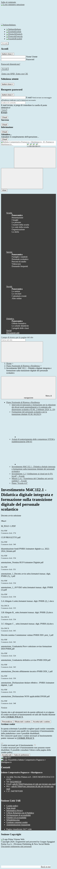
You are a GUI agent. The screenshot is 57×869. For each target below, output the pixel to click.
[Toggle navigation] (22, 178)
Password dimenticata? (10, 64)
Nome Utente (31, 57)
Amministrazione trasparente (18, 825)
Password (30, 59)
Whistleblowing (13, 820)
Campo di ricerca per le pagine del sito (17, 337)
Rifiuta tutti (22, 722)
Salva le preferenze (21, 755)
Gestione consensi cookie (17, 822)
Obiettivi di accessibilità (16, 817)
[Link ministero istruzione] (13, 4)
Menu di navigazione (38, 397)
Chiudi (4, 117)
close (4, 190)
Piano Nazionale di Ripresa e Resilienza (23, 366)
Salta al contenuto (8, 2)
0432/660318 (15, 782)
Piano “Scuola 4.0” (20, 483)
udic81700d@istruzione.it (34, 784)
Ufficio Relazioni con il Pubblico (20, 813)
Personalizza (7, 722)
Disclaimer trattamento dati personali (16, 846)
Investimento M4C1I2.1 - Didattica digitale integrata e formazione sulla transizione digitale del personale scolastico (33, 468)
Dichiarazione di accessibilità (18, 815)
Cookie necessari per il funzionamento (17, 745)
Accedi (4, 43)
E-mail (29, 97)
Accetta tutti (41, 722)
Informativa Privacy (14, 810)
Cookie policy (12, 806)
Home (9, 363)
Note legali (11, 808)
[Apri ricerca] (35, 157)
